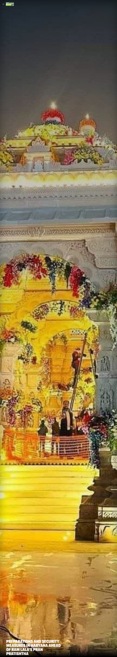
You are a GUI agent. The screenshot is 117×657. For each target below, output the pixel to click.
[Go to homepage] (10, 4)
